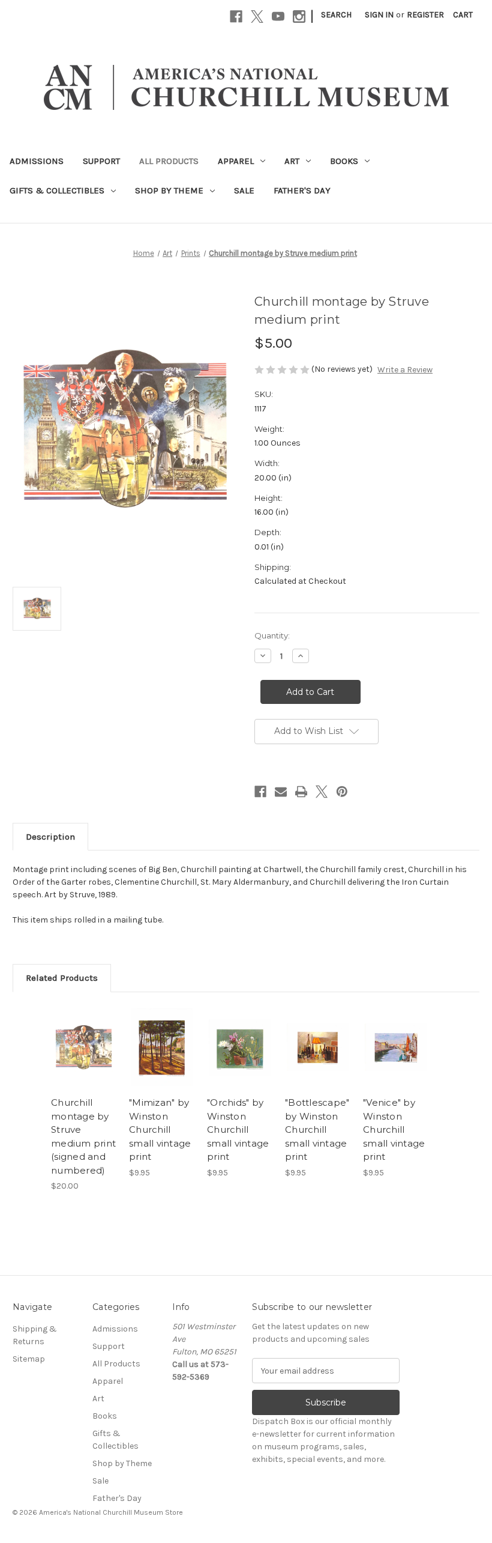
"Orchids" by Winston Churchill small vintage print (238, 1129)
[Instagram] (299, 16)
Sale (244, 190)
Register (425, 15)
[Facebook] (236, 16)
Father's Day (302, 190)
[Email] (281, 791)
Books (344, 161)
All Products (169, 161)
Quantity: (272, 635)
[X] (257, 16)
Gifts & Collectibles (57, 190)
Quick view (83, 1032)
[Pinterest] (342, 791)
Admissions (37, 161)
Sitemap (29, 1359)
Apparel (236, 161)
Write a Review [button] (405, 370)
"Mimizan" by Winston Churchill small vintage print (160, 1129)
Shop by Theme (169, 190)
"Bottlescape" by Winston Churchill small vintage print (317, 1129)
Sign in (379, 15)
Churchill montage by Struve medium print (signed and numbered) (83, 1136)
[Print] (301, 791)
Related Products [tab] (62, 977)
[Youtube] (278, 16)
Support (101, 161)
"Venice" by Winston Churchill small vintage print (394, 1129)
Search (336, 15)
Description (50, 836)
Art (291, 161)
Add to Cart (84, 1062)
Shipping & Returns (35, 1335)
